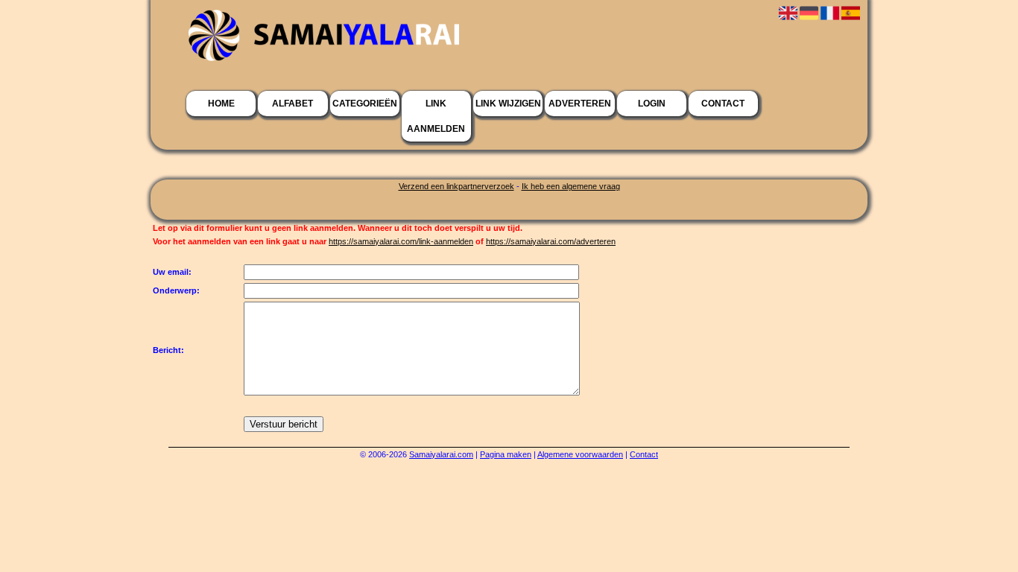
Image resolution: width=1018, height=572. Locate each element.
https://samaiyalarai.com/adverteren (551, 241)
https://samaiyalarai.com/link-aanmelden (401, 241)
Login (652, 103)
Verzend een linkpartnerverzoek (456, 186)
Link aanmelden (436, 116)
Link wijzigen (508, 103)
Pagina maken (505, 454)
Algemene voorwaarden (580, 454)
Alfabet (292, 103)
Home (221, 103)
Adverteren (579, 103)
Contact (722, 103)
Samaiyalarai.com (441, 454)
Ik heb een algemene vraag (571, 186)
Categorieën (364, 103)
